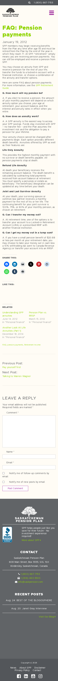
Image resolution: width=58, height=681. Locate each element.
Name (10, 451)
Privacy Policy (22, 670)
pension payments (15, 345)
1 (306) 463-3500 (31, 578)
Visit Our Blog (47, 616)
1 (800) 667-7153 (43, 2)
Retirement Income (32, 345)
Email (10, 462)
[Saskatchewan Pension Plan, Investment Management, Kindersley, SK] (7, 534)
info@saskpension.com (30, 581)
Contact (37, 670)
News (13, 667)
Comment (12, 412)
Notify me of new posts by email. (27, 481)
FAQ (4, 345)
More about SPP (31, 540)
